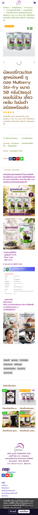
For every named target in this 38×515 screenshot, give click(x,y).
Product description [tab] (13, 169)
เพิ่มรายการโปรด (11, 138)
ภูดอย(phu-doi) (16, 151)
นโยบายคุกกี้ (17, 507)
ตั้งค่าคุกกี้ (13, 511)
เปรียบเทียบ (27, 138)
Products (15, 143)
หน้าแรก (4, 485)
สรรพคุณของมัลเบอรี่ (9, 493)
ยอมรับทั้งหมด (24, 511)
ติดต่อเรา (5, 495)
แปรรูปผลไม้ (12, 146)
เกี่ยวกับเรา (6, 488)
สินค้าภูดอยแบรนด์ (8, 490)
